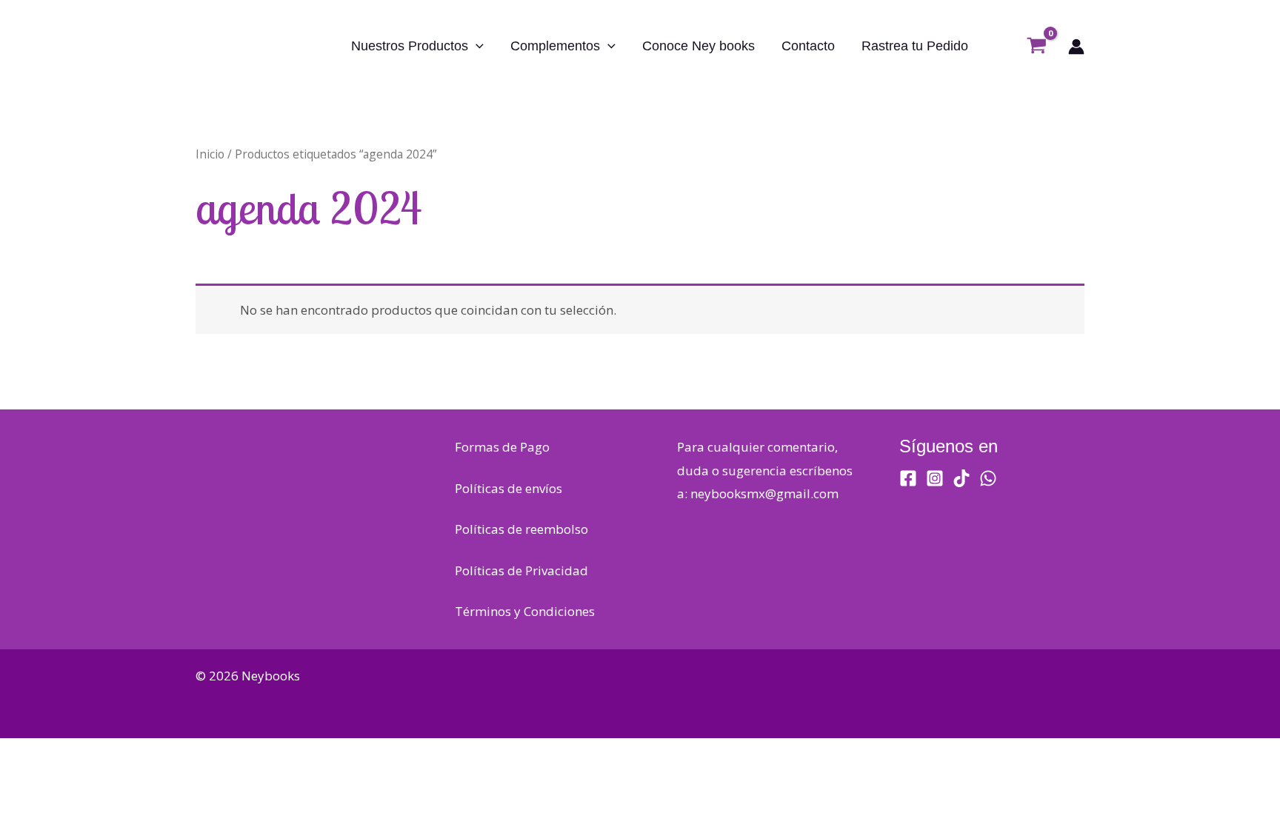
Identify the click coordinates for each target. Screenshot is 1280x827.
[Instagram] (935, 478)
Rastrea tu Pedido (914, 45)
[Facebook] (908, 478)
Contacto (808, 45)
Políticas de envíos (508, 488)
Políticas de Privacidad (521, 570)
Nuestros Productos (409, 45)
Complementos (555, 45)
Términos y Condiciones (525, 611)
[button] (476, 46)
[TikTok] (961, 478)
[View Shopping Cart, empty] (1036, 46)
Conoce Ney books (698, 45)
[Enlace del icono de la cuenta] (1076, 46)
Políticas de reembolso (521, 529)
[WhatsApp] (988, 478)
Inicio (210, 154)
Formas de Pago (502, 446)
